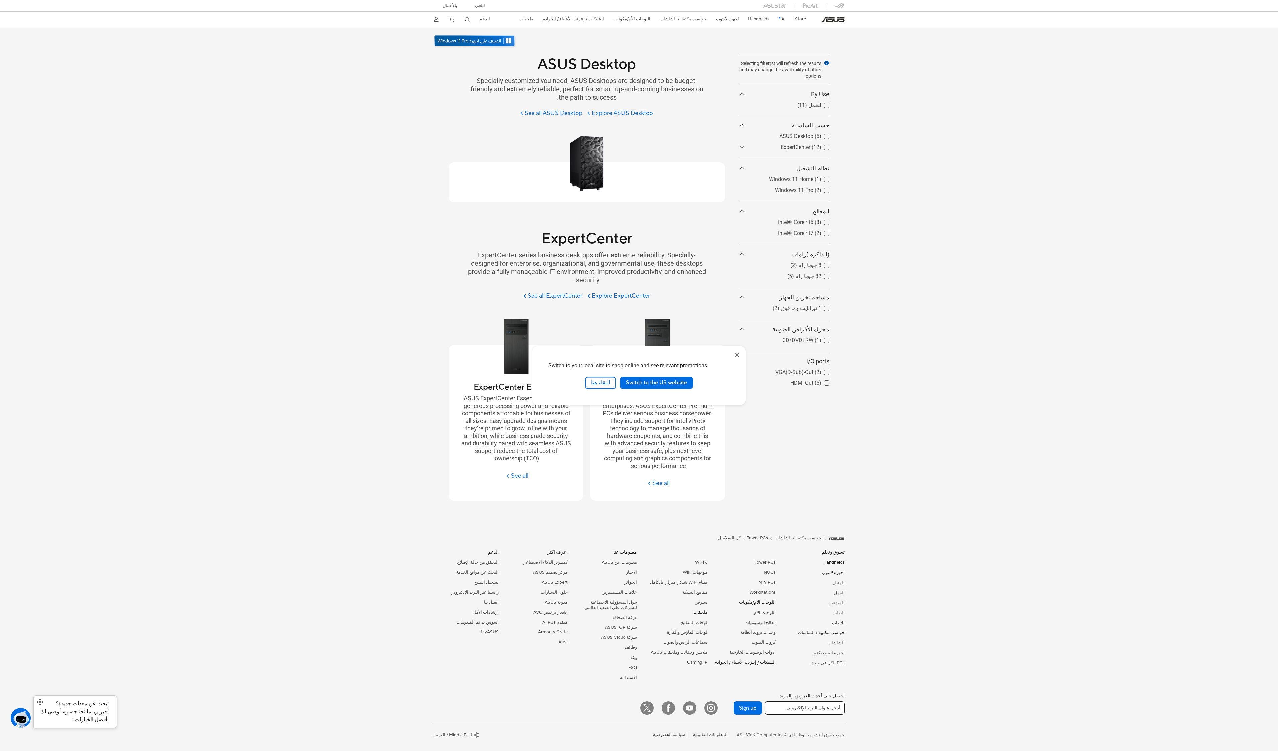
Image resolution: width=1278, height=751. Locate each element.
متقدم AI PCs (555, 622)
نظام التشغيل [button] (812, 168)
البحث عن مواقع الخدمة (477, 572)
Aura (563, 642)
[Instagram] (711, 708)
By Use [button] (820, 94)
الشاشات (836, 643)
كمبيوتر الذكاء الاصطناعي (545, 562)
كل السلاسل (729, 538)
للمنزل (839, 583)
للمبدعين (836, 603)
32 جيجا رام (816, 274)
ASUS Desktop (812, 134)
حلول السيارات (554, 592)
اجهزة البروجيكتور (829, 653)
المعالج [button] (820, 211)
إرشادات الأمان (485, 612)
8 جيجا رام (817, 263)
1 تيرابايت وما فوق (809, 306)
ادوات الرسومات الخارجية (753, 652)
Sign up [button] (748, 708)
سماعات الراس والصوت (685, 642)
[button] (480, 5)
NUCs (770, 572)
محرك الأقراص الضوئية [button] (800, 329)
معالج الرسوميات (760, 622)
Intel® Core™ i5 (811, 220)
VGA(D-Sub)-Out (810, 370)
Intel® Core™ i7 (811, 231)
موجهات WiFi (695, 572)
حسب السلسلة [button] (810, 125)
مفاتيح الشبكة (694, 592)
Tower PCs (765, 562)
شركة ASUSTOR (621, 627)
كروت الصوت (764, 642)
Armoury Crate (553, 632)
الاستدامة (628, 677)
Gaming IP (697, 662)
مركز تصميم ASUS (550, 572)
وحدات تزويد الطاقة (758, 632)
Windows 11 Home (807, 177)
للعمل (822, 103)
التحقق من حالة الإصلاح (478, 562)
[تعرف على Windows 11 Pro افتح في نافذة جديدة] (475, 41)
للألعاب (838, 623)
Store (800, 19)
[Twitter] (647, 708)
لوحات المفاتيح (693, 622)
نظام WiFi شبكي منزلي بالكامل (678, 582)
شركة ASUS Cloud (619, 637)
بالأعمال (450, 5)
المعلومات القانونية (710, 734)
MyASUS (490, 632)
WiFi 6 (701, 562)
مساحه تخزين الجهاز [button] (804, 297)
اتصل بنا (491, 602)
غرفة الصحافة (624, 617)
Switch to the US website (656, 382)
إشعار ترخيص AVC (550, 612)
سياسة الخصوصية (669, 734)
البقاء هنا (600, 382)
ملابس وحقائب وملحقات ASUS (679, 652)
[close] (737, 355)
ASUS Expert (555, 582)
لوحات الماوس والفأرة (687, 632)
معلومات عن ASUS (619, 562)
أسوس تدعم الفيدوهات (477, 622)
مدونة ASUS (556, 602)
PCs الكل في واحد (828, 663)
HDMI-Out (817, 381)
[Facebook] (668, 708)
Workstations (762, 592)
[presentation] (826, 63)
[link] (833, 19)
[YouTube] (689, 708)
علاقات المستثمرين (619, 592)
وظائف (631, 647)
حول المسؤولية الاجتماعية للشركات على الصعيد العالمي (610, 605)
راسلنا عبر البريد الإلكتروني (474, 592)
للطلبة (839, 613)
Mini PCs (767, 582)
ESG (632, 667)
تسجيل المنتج (486, 582)
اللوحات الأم (765, 612)
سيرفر (701, 602)
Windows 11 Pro (810, 188)
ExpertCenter (814, 145)
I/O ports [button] (817, 361)
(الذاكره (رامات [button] (810, 254)
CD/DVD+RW (813, 338)
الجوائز (630, 582)
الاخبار (631, 572)
